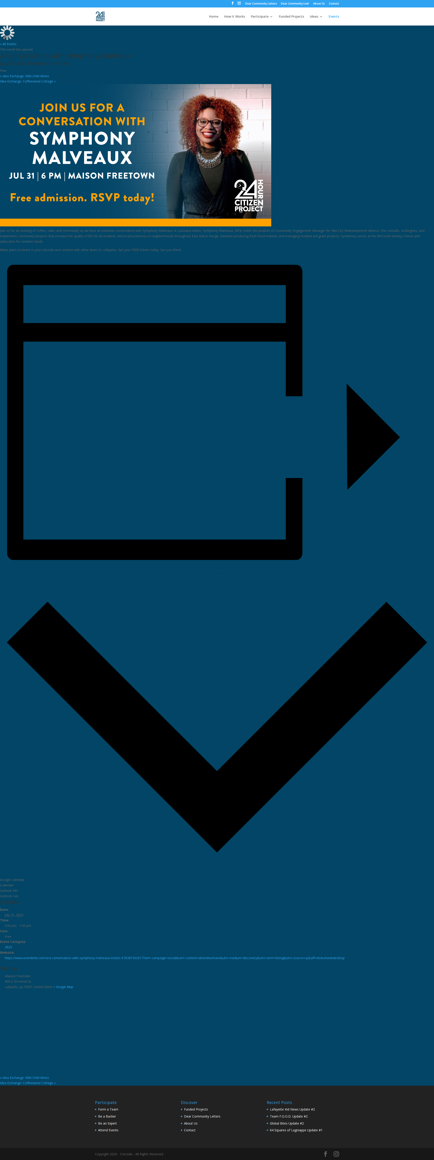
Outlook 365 (9, 890)
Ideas (314, 17)
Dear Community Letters (261, 3)
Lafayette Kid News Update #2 (292, 1109)
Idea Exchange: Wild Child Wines (24, 76)
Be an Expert (107, 1123)
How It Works (234, 17)
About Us (319, 3)
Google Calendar (12, 880)
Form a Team (108, 1109)
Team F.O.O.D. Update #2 (289, 1116)
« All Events (8, 44)
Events (334, 17)
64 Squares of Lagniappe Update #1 (296, 1130)
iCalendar (7, 885)
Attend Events (108, 1130)
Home (213, 17)
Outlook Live (9, 896)
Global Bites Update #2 (287, 1123)
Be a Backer (107, 1116)
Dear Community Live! (295, 3)
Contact (334, 3)
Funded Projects (291, 17)
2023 (8, 947)
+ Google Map (63, 987)
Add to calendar (217, 573)
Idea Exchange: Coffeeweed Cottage (28, 81)
